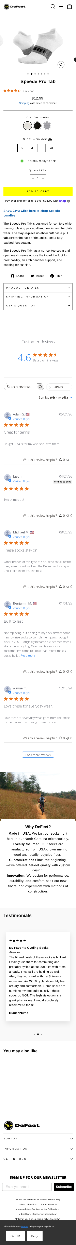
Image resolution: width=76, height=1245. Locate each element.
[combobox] (55, 397)
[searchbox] (20, 386)
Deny (34, 1236)
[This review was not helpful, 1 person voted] (67, 460)
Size (35, 139)
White (28, 126)
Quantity (38, 170)
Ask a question (21, 305)
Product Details (23, 287)
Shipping (24, 103)
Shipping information (27, 296)
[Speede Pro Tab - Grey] (15, 1102)
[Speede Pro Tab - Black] (10, 1102)
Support (11, 1138)
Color (38, 117)
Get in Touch (16, 1158)
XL (52, 147)
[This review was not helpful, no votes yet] (67, 515)
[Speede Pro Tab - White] (5, 1102)
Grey (47, 126)
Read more (28, 655)
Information (15, 1148)
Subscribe (64, 1187)
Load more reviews (38, 755)
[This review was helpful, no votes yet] (60, 460)
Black (37, 126)
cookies (24, 1226)
